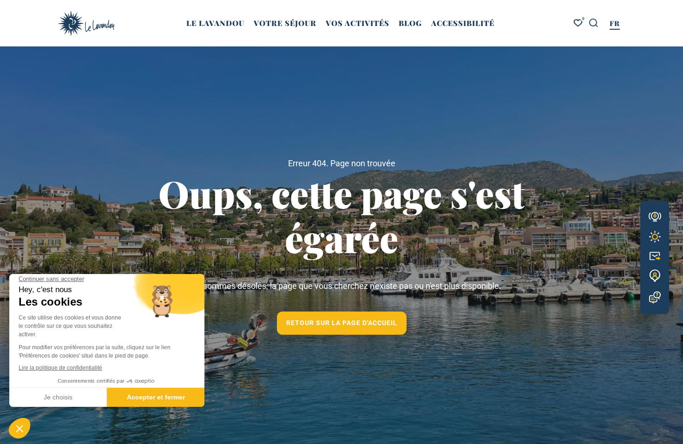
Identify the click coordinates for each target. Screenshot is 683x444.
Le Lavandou (215, 23)
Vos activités (357, 23)
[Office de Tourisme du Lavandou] (86, 23)
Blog (410, 23)
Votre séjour (285, 23)
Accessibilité (462, 23)
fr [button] (615, 23)
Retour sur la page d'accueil (341, 322)
